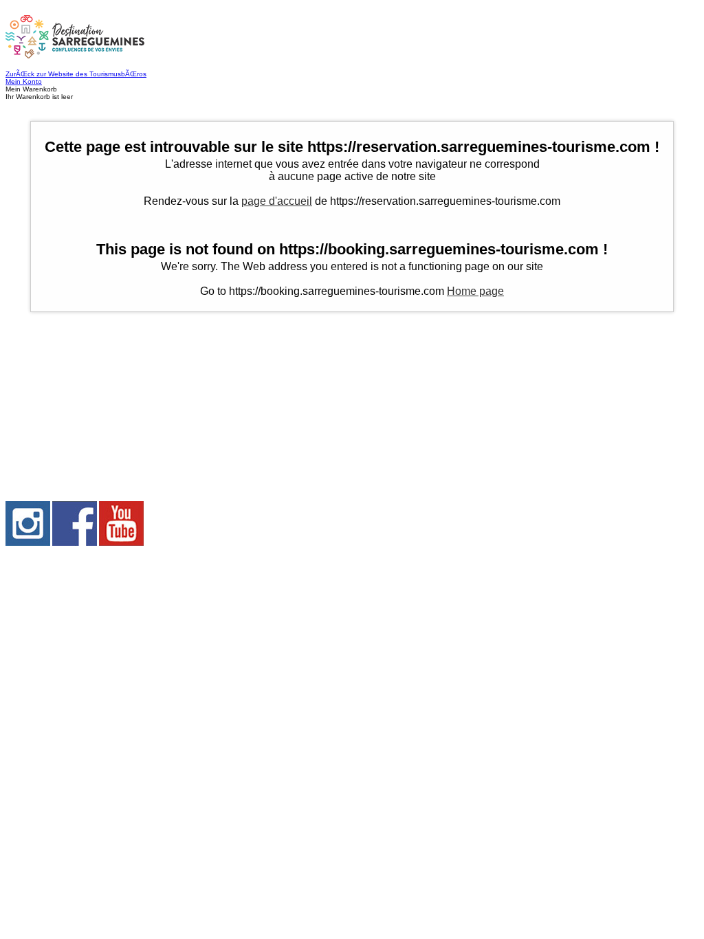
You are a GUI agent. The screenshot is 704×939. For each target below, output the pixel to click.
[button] (352, 92)
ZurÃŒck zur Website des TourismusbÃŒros (76, 74)
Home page (475, 291)
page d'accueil (276, 201)
